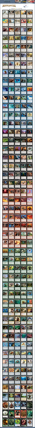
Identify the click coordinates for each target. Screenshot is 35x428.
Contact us (17, 427)
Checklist (26, 6)
